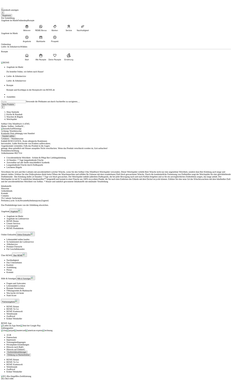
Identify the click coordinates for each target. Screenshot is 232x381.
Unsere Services (13, 223)
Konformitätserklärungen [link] (17, 352)
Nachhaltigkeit (12, 260)
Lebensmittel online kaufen (17, 239)
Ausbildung (11, 267)
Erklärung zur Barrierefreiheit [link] (19, 355)
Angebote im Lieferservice (17, 219)
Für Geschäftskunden (15, 249)
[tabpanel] (116, 198)
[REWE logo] (5, 62)
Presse (9, 270)
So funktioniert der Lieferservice (20, 242)
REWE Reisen (12, 306)
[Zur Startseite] (10, 5)
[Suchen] (79, 102)
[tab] (116, 186)
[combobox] (13, 101)
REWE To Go (12, 309)
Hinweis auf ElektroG (15, 349)
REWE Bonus (12, 221)
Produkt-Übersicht (14, 247)
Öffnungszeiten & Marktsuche (19, 290)
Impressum (11, 340)
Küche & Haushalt (14, 114)
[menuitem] (27, 28)
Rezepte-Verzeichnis (15, 288)
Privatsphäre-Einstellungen (17, 344)
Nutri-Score (11, 295)
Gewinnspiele (12, 226)
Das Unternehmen (14, 262)
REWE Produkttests (14, 228)
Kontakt (9, 272)
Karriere (9, 265)
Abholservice (12, 244)
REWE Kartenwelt (14, 311)
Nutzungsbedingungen (16, 342)
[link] (118, 69)
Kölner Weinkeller (14, 318)
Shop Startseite (12, 112)
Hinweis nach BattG (15, 347)
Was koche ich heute (15, 293)
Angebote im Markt (14, 216)
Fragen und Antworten (16, 283)
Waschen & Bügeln (14, 117)
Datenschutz (11, 337)
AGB (8, 335)
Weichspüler (11, 119)
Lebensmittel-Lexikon (15, 286)
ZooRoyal (10, 316)
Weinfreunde (11, 314)
